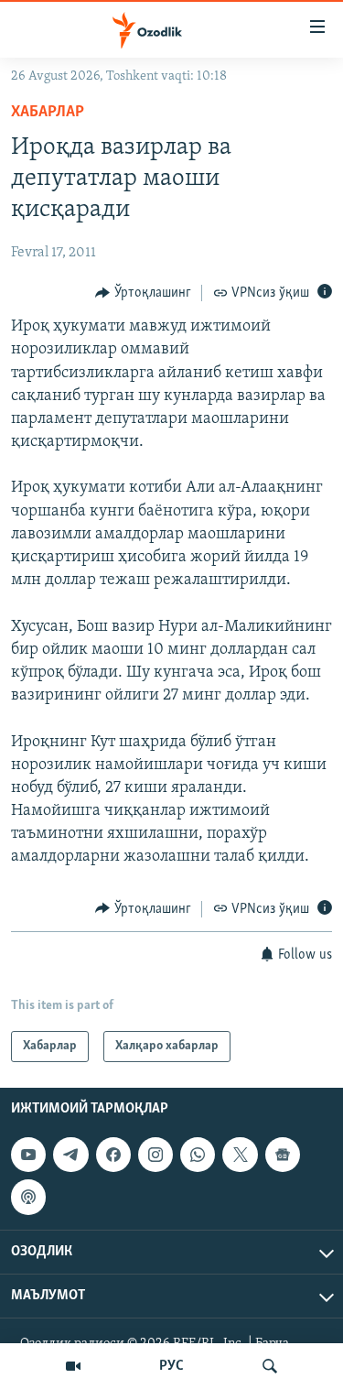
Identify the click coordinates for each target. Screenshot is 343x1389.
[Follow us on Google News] (282, 1154)
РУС (171, 1366)
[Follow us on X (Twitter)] (239, 1154)
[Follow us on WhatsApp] (197, 1154)
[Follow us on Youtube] (28, 1154)
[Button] (143, 293)
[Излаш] (269, 1366)
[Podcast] (28, 1196)
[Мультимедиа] (73, 1366)
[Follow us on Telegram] (70, 1154)
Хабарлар (47, 112)
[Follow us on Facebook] (113, 1154)
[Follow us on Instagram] (155, 1154)
